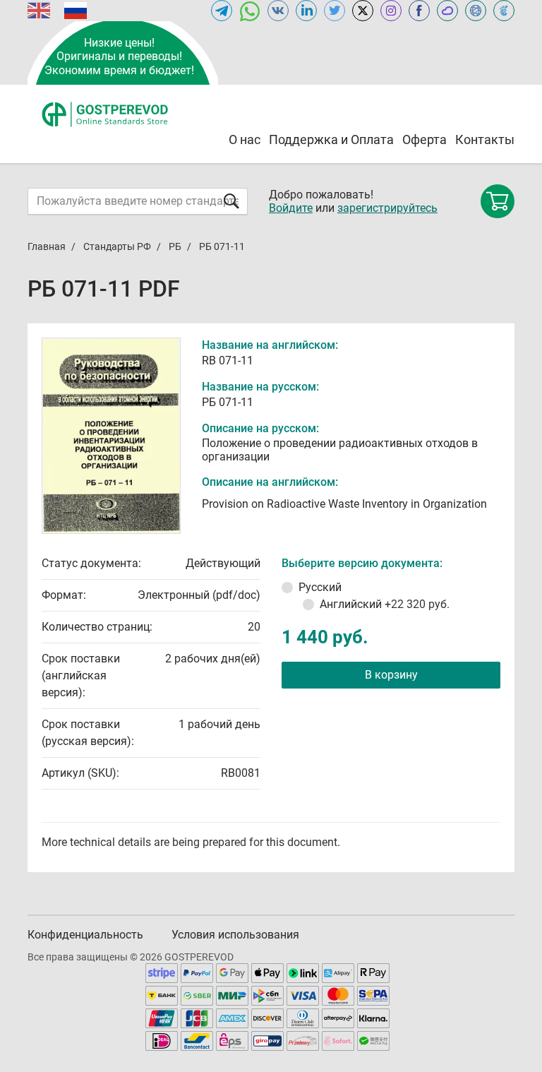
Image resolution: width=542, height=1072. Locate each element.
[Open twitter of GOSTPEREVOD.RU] (334, 10)
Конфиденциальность (85, 934)
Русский (320, 587)
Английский (385, 604)
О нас (244, 139)
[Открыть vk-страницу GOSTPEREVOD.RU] (278, 10)
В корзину (391, 674)
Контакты (484, 139)
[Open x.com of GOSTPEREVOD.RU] (362, 10)
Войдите (291, 208)
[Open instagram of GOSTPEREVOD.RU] (391, 10)
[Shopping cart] (497, 201)
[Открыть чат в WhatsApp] (249, 10)
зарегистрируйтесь (387, 208)
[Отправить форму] (231, 201)
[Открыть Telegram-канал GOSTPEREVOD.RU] (221, 10)
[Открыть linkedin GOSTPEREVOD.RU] (306, 10)
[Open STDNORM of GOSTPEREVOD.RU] (447, 10)
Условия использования (235, 934)
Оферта (424, 139)
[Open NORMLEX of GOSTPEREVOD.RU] (475, 10)
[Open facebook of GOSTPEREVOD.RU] (419, 10)
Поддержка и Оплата (331, 139)
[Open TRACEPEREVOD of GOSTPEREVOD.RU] (503, 10)
